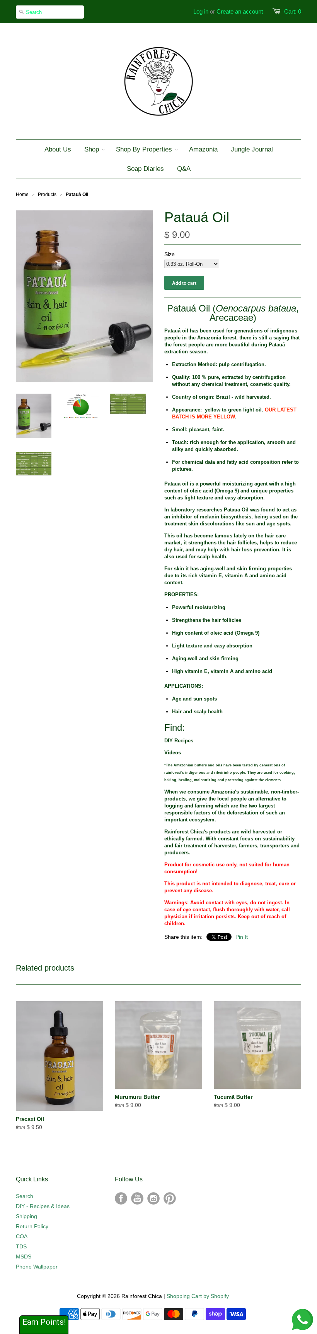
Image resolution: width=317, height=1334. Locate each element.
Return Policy (32, 1226)
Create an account (239, 11)
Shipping (26, 1216)
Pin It (241, 937)
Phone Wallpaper (37, 1266)
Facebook (121, 1198)
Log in (200, 11)
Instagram (153, 1198)
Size (169, 254)
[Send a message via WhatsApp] (302, 1319)
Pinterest (170, 1198)
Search (24, 1196)
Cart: (292, 11)
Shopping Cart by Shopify (198, 1296)
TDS (21, 1246)
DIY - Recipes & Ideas (43, 1206)
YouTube (137, 1198)
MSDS (23, 1256)
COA (21, 1236)
